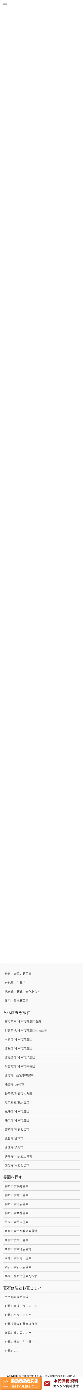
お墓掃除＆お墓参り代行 (21, 1324)
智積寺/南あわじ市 (17, 1129)
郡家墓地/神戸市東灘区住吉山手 (26, 1030)
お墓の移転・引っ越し (19, 1341)
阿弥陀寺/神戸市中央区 (20, 1066)
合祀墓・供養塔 (15, 982)
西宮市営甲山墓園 (17, 1240)
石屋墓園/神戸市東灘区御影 (23, 1021)
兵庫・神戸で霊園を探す (21, 1276)
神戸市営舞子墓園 (17, 1195)
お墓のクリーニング (18, 1315)
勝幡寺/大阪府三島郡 (18, 1156)
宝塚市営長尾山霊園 (18, 1258)
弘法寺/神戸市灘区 (17, 1111)
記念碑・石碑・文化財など (22, 991)
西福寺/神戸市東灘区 (18, 1048)
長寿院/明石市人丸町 (18, 1093)
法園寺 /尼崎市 (14, 1084)
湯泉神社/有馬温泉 (17, 1102)
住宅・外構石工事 (17, 1000)
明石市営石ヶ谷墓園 (18, 1267)
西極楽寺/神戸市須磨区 (20, 1057)
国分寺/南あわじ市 (17, 1165)
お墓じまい (12, 1350)
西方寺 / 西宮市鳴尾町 (19, 1075)
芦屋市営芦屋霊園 (17, 1222)
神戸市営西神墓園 (17, 1213)
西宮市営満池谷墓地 (18, 1249)
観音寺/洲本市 (15, 1138)
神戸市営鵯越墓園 (17, 1186)
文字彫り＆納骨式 (17, 1297)
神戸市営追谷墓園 (17, 1204)
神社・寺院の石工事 (18, 973)
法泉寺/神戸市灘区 (17, 1120)
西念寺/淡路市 (14, 1147)
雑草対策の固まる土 (18, 1332)
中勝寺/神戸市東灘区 (18, 1039)
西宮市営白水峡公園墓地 (21, 1231)
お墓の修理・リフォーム (21, 1306)
